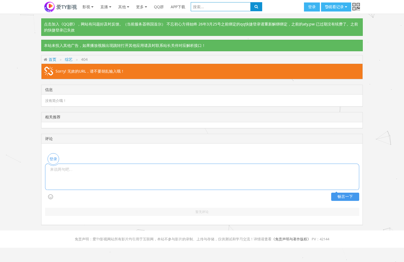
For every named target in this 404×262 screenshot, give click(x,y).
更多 (140, 6)
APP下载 (178, 6)
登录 (312, 6)
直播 (104, 6)
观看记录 (336, 6)
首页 (52, 59)
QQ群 (159, 6)
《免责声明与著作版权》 (291, 239)
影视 (86, 6)
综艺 (69, 59)
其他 (122, 6)
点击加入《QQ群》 (60, 24)
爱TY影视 (66, 7)
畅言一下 (345, 197)
